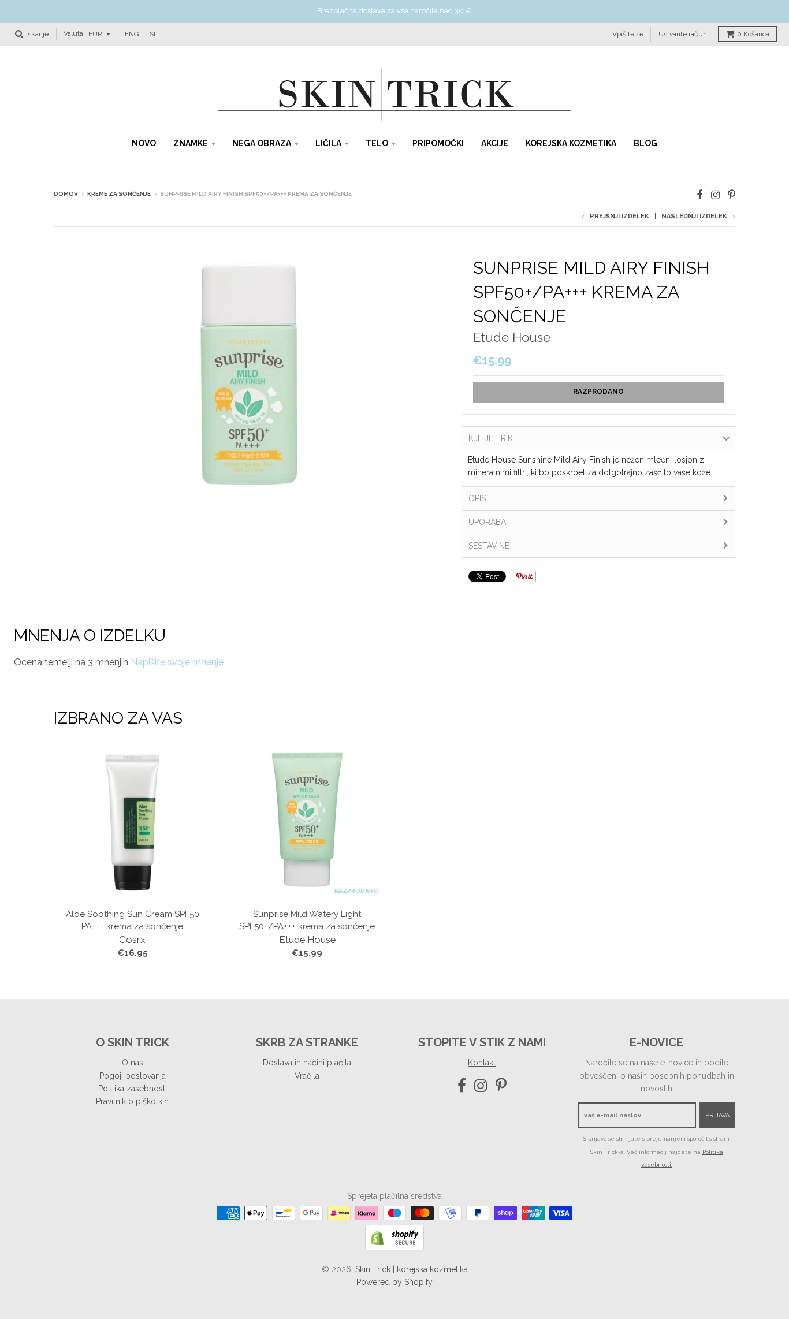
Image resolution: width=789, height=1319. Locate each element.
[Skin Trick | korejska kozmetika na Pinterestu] (731, 195)
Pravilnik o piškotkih (132, 1101)
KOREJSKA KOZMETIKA (571, 143)
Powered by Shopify (394, 1282)
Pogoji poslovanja (132, 1075)
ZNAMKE (190, 143)
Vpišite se (627, 33)
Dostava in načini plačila (307, 1062)
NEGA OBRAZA (261, 143)
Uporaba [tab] (487, 522)
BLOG (645, 143)
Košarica (753, 34)
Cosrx (132, 939)
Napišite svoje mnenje (177, 662)
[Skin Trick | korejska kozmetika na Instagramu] (715, 195)
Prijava (717, 1115)
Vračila (307, 1075)
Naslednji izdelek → (698, 216)
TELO (377, 143)
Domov (66, 194)
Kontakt (482, 1062)
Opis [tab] (477, 498)
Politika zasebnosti (132, 1088)
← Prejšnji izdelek (615, 216)
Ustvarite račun (682, 33)
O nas (132, 1062)
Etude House (511, 337)
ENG (132, 33)
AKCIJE (494, 143)
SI (152, 33)
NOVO (144, 143)
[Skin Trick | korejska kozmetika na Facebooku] (700, 195)
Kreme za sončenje (119, 194)
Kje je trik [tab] (490, 438)
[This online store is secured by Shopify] (394, 1247)
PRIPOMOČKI (438, 143)
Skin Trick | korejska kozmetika (411, 1269)
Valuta (73, 33)
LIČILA (328, 143)
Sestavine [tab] (488, 545)
